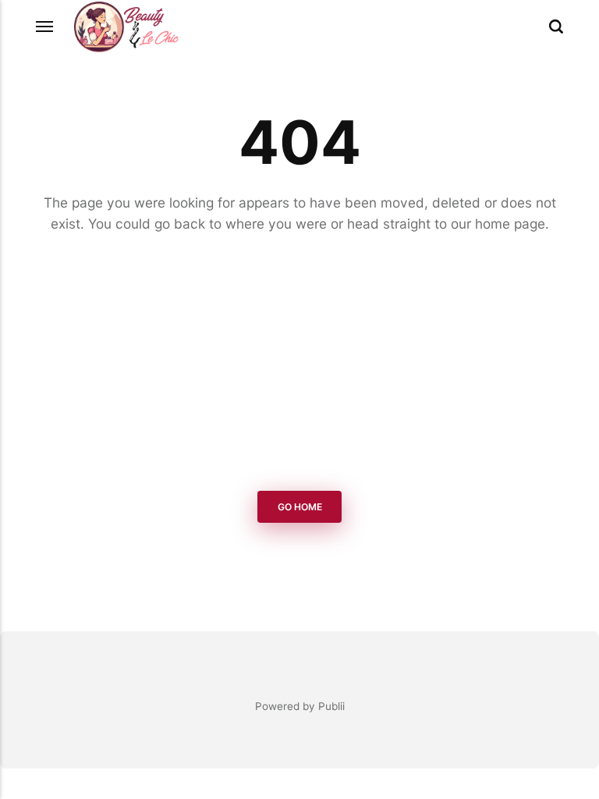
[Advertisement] (299, 365)
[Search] (556, 26)
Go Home (300, 507)
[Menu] (45, 26)
